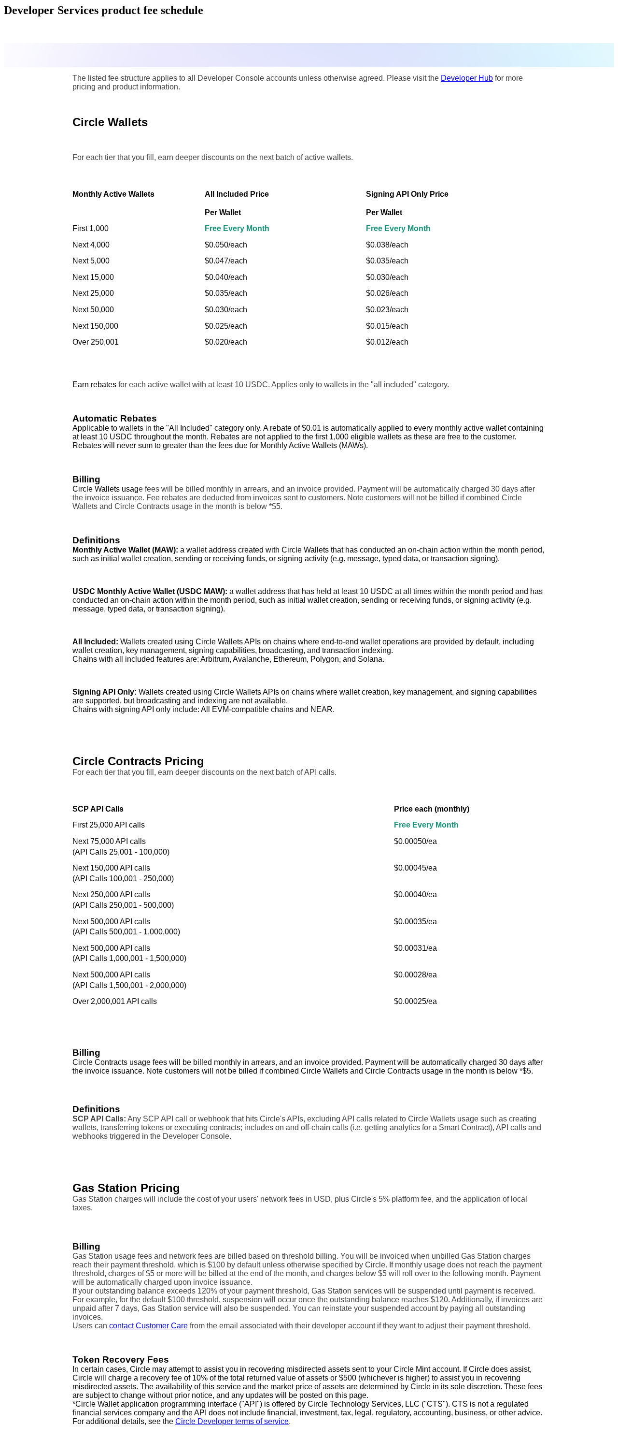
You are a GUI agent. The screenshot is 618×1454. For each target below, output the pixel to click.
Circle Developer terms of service (232, 1421)
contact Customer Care (148, 1326)
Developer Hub (467, 78)
